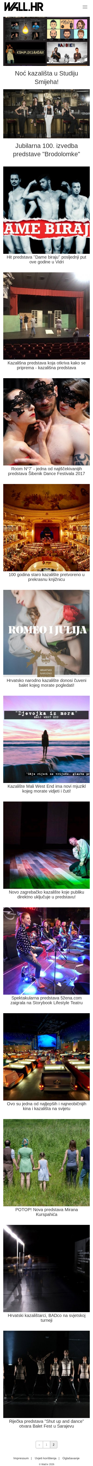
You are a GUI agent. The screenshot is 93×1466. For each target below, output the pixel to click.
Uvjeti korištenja (45, 1458)
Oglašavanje (71, 1458)
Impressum (21, 1458)
